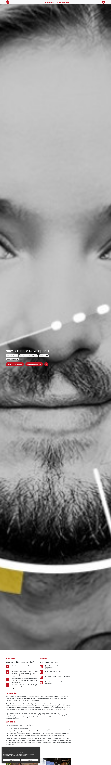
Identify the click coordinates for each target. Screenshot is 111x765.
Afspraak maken (34, 364)
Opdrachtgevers (62, 2)
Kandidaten (49, 2)
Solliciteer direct (15, 364)
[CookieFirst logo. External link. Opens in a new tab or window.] (3, 749)
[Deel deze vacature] (46, 364)
